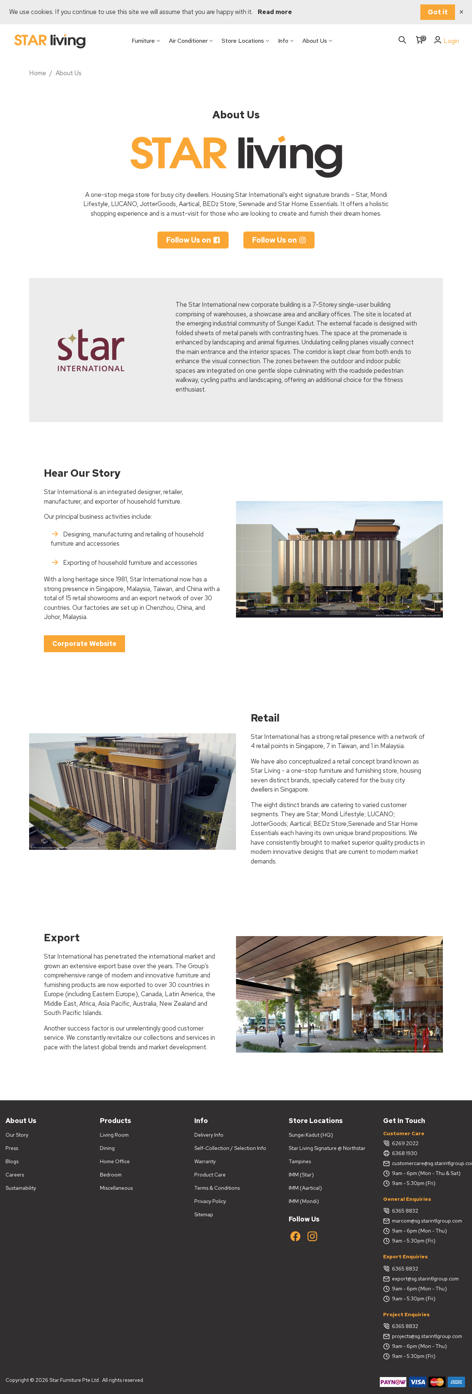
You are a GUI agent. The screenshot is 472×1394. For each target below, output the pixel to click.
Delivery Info (208, 1134)
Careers (15, 1174)
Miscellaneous (116, 1188)
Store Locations (243, 41)
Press (12, 1148)
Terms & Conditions (217, 1188)
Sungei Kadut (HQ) (311, 1134)
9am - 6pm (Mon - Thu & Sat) (426, 1173)
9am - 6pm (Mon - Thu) (419, 1230)
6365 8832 (405, 1210)
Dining (107, 1148)
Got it (438, 12)
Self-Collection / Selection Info (230, 1148)
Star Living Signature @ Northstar (327, 1148)
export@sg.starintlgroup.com (425, 1278)
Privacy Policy (210, 1201)
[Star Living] (50, 41)
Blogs (12, 1161)
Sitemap (203, 1214)
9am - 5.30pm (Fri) (413, 1183)
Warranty (205, 1161)
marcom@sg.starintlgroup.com (427, 1220)
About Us (314, 41)
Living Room (114, 1134)
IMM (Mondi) (304, 1201)
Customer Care (403, 1133)
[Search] (402, 40)
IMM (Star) (301, 1174)
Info (283, 41)
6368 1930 (404, 1153)
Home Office (115, 1161)
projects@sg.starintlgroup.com (427, 1336)
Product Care (210, 1174)
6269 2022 (405, 1143)
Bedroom (111, 1174)
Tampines (300, 1161)
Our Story (17, 1134)
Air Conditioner (188, 41)
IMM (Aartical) (305, 1188)
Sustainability (21, 1188)
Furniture (143, 41)
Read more (275, 12)
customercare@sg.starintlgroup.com (429, 1163)
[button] (193, 240)
